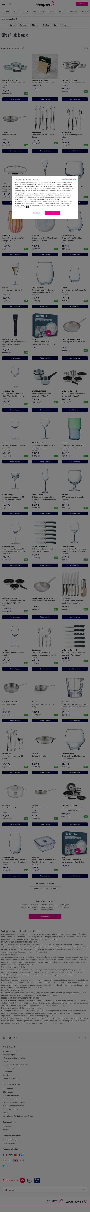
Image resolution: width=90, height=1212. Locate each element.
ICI (27, 207)
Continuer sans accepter (69, 179)
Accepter (52, 213)
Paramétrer (36, 213)
